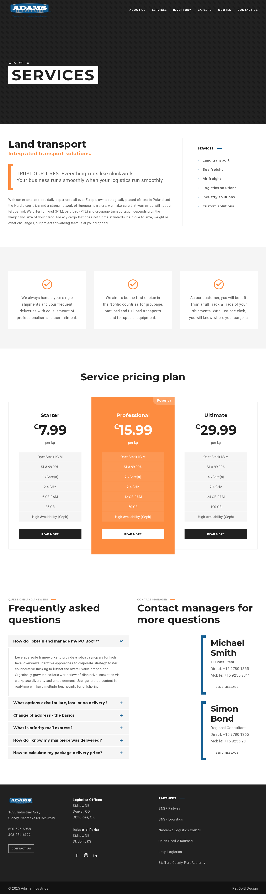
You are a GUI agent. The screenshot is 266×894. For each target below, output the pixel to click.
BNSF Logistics (171, 819)
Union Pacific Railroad (176, 841)
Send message (227, 687)
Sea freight (213, 170)
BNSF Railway (169, 809)
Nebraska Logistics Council (180, 830)
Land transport (216, 160)
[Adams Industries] (30, 10)
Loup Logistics (170, 852)
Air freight (212, 179)
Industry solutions (219, 197)
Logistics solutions (220, 188)
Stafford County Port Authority (182, 863)
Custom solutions (218, 206)
